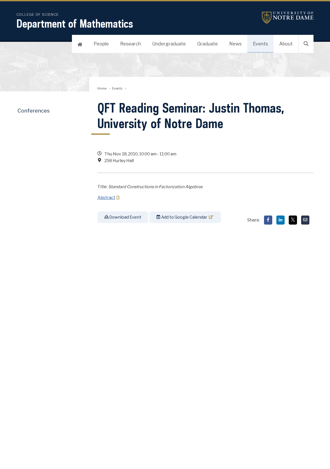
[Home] (80, 44)
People (101, 43)
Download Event (125, 217)
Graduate (207, 43)
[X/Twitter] (293, 220)
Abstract (106, 197)
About (286, 43)
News (235, 43)
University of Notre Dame (288, 18)
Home (101, 88)
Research (130, 43)
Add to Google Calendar (183, 217)
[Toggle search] (306, 44)
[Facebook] (268, 220)
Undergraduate (169, 43)
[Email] (305, 220)
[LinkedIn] (280, 220)
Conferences (34, 111)
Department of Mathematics (74, 23)
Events (260, 43)
